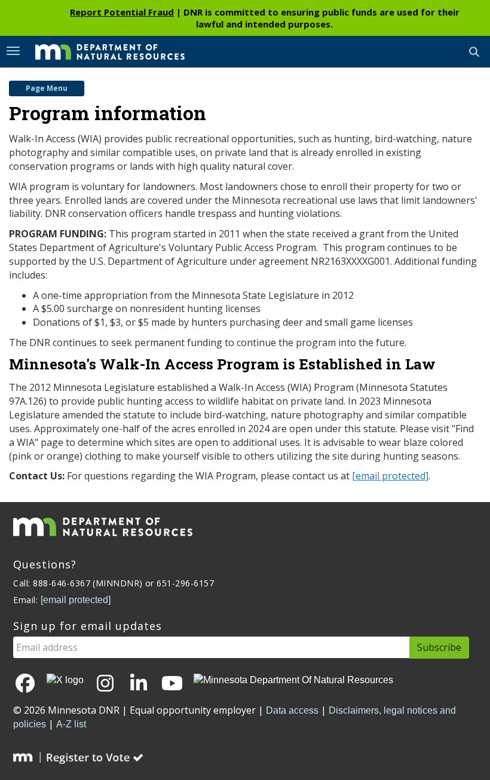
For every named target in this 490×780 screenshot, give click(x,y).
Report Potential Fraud (122, 12)
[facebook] (25, 684)
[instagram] (105, 684)
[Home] (101, 51)
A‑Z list (71, 724)
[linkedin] (139, 684)
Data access (292, 710)
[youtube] (172, 684)
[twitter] (65, 680)
